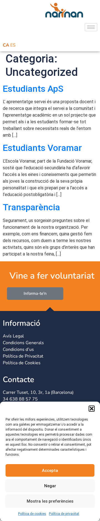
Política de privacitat (64, 514)
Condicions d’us (18, 349)
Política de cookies (32, 514)
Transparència (31, 207)
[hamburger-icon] (91, 27)
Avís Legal (13, 336)
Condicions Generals (23, 343)
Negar (50, 485)
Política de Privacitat (23, 356)
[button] (91, 408)
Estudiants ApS (33, 88)
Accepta (50, 470)
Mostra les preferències (50, 501)
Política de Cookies (22, 363)
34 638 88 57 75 (20, 399)
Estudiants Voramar (42, 148)
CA (6, 45)
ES (13, 45)
